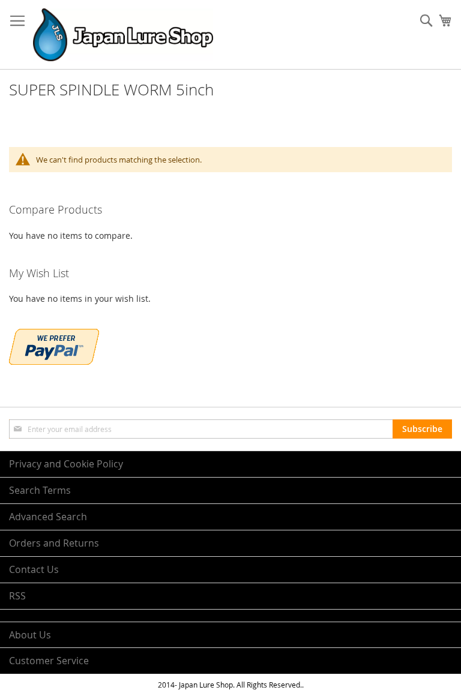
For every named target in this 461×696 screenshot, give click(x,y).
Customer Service (49, 660)
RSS (17, 595)
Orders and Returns (54, 543)
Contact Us (34, 569)
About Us (30, 634)
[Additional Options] (54, 361)
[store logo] (123, 34)
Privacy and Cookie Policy (66, 463)
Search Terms (40, 490)
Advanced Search (48, 516)
